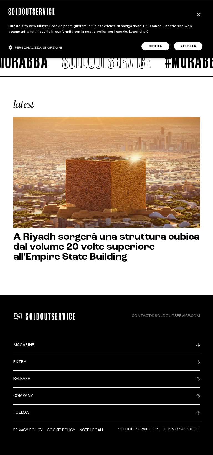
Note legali (91, 429)
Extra (19, 362)
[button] (35, 47)
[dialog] (106, 29)
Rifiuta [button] (155, 46)
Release (21, 379)
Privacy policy (28, 429)
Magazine (23, 345)
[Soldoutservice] (18, 316)
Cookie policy (61, 429)
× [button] (198, 15)
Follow (21, 413)
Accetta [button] (188, 46)
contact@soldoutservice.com (166, 316)
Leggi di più (139, 32)
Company (23, 396)
